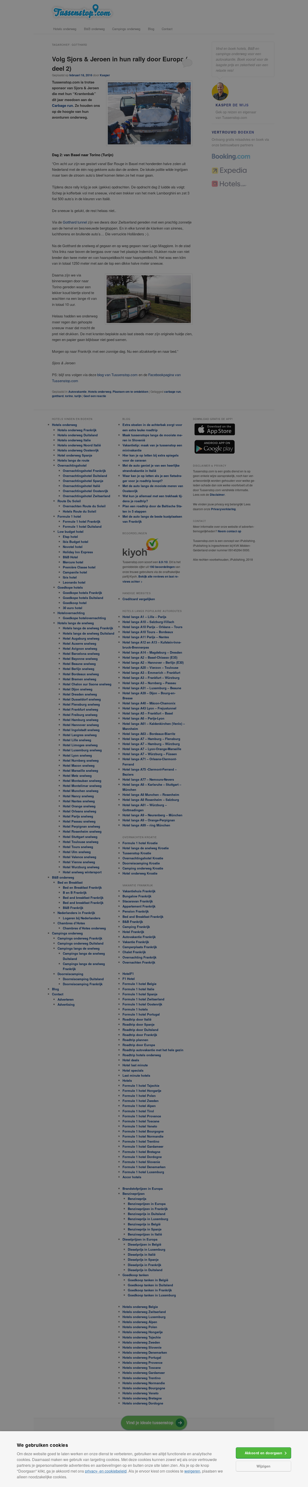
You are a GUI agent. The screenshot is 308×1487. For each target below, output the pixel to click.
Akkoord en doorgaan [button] (263, 1452)
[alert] (154, 743)
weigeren (192, 1471)
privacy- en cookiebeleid (106, 1471)
